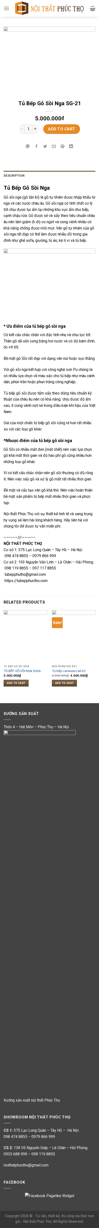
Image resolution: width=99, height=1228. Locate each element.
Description (14, 175)
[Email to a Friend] (54, 147)
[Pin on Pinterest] (63, 147)
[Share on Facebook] (36, 147)
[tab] (49, 175)
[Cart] (92, 8)
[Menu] (6, 8)
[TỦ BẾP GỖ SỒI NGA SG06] (25, 636)
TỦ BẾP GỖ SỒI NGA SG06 (22, 671)
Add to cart (61, 129)
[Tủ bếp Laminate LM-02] (73, 636)
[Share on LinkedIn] (71, 147)
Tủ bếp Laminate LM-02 (69, 671)
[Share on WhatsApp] (28, 147)
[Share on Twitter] (45, 147)
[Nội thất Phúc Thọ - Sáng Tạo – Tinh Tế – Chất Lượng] (49, 8)
